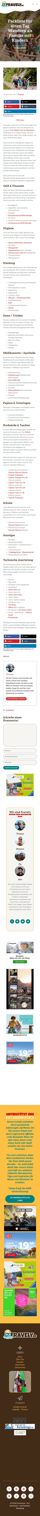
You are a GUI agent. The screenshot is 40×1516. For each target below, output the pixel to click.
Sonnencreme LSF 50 (16, 253)
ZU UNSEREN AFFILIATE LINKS (20, 1199)
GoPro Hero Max (15, 595)
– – (20, 120)
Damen (12, 473)
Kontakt (20, 1362)
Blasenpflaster (14, 390)
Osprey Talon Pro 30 (16, 483)
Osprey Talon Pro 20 (16, 488)
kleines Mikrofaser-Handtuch (20, 243)
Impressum (20, 1365)
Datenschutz (20, 1367)
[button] (33, 4)
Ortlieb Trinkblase (15, 475)
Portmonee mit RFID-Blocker (19, 223)
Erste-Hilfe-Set (14, 380)
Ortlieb (27, 432)
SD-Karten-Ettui (25, 610)
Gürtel (11, 308)
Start (20, 1357)
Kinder (24, 473)
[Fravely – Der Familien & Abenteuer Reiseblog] (12, 4)
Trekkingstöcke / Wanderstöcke (21, 552)
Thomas (20, 94)
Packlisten (10, 710)
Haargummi (13, 248)
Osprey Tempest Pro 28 (17, 478)
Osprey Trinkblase (15, 498)
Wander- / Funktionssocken (19, 298)
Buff (10, 303)
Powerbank (13, 618)
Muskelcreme (13, 375)
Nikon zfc (12, 607)
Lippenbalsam (14, 250)
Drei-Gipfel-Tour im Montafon (22, 130)
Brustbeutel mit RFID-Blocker (20, 216)
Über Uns (20, 1359)
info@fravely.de (20, 1407)
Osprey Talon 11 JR (16, 493)
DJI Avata (12, 605)
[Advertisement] (20, 1082)
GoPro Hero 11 (14, 590)
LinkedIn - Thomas (20, 1410)
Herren (18, 473)
